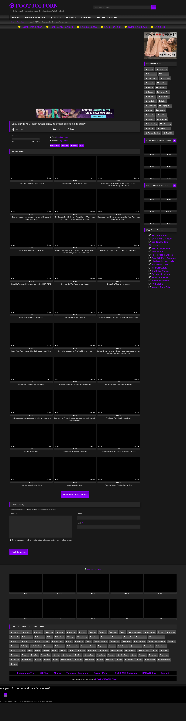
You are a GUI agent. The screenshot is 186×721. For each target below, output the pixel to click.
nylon (57, 655)
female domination (157, 637)
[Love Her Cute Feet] (93, 569)
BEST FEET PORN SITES (107, 18)
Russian (162, 115)
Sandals (150, 119)
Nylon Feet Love (137, 26)
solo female (67, 659)
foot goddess (140, 641)
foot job (15, 646)
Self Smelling (152, 124)
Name (80, 514)
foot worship (73, 646)
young (15, 664)
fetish (69, 641)
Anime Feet (163, 69)
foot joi (25, 646)
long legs (93, 650)
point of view (124, 655)
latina (64, 650)
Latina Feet (152, 106)
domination (27, 637)
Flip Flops (163, 83)
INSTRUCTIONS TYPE (36, 18)
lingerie (82, 650)
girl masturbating (89, 646)
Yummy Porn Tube (161, 287)
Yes (5, 694)
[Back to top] (179, 715)
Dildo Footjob (152, 78)
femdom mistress (42, 641)
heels (113, 646)
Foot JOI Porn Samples (164, 258)
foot (89, 641)
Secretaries (163, 119)
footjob (172, 641)
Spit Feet (151, 128)
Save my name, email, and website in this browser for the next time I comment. (42, 540)
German (150, 92)
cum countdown (135, 632)
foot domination (101, 641)
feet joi (71, 637)
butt (123, 632)
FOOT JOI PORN (36, 6)
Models (57, 673)
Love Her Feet (112, 26)
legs (72, 650)
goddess (103, 646)
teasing (110, 659)
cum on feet (151, 632)
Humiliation (151, 101)
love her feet (117, 650)
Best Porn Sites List (162, 239)
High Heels (164, 96)
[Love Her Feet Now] (160, 58)
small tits (16, 659)
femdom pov (58, 641)
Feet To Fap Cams (161, 248)
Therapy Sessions (154, 133)
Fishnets (151, 83)
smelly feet (27, 659)
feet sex (105, 637)
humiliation (162, 646)
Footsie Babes (88, 26)
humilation (149, 646)
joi (31, 650)
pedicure (102, 655)
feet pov (75, 145)
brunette (114, 632)
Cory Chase (63, 141)
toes (140, 659)
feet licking (83, 637)
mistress (15, 655)
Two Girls (169, 133)
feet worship (142, 637)
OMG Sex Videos (160, 271)
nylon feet (68, 655)
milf (156, 650)
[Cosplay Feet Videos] (75, 118)
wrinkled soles (165, 659)
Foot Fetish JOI (62, 137)
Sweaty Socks (164, 128)
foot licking (36, 646)
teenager (130, 659)
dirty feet (172, 632)
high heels (123, 646)
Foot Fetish (157, 251)
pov (134, 655)
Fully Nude (20, 22)
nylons (79, 655)
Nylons (150, 110)
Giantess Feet (164, 92)
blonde (103, 632)
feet (50, 637)
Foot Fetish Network (61, 26)
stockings (90, 659)
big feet (83, 632)
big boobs (72, 632)
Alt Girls (150, 69)
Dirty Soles (166, 78)
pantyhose (90, 655)
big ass (61, 632)
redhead (154, 655)
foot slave (60, 646)
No (5, 696)
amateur (27, 632)
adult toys (16, 632)
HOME (17, 18)
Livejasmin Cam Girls (163, 261)
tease (101, 659)
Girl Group (151, 96)
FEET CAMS (86, 18)
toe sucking (151, 659)
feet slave (117, 637)
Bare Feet (164, 74)
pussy (143, 655)
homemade (136, 646)
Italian (163, 101)
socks (39, 659)
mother (35, 655)
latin (55, 650)
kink (38, 650)
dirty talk (15, 637)
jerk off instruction (19, 650)
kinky (47, 650)
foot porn (49, 646)
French (150, 87)
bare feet (39, 632)
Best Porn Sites (160, 235)
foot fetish (115, 641)
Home (12, 22)
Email (80, 523)
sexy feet (165, 655)
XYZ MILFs (157, 284)
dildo (161, 632)
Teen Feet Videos (160, 280)
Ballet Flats (151, 74)
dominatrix (40, 637)
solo (56, 659)
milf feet (165, 650)
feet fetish (60, 637)
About (57, 129)
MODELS (72, 18)
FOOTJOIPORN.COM (106, 679)
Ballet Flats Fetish (32, 26)
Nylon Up (159, 26)
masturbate (131, 650)
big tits (93, 632)
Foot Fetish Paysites (162, 255)
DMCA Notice (149, 673)
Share (71, 129)
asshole (65, 145)
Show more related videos (75, 494)
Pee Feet (151, 115)
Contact (165, 673)
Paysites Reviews (161, 274)
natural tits (46, 655)
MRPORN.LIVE (159, 268)
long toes (105, 650)
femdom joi (27, 641)
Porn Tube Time (160, 277)
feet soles (129, 637)
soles (48, 659)
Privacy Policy (101, 673)
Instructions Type (26, 673)
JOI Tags (44, 673)
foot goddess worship (157, 641)
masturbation (144, 650)
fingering (80, 641)
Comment (13, 514)
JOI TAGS (57, 18)
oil (82, 145)
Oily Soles (161, 110)
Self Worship (167, 124)
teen (120, 659)
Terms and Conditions (77, 673)
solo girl (79, 659)
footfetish (127, 641)
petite (112, 655)
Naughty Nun (165, 106)
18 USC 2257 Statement (125, 673)
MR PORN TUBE (160, 264)
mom (25, 655)
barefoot (50, 632)
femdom (15, 641)
